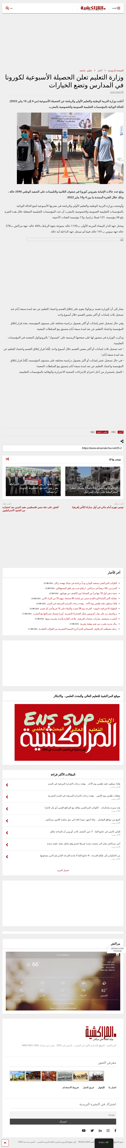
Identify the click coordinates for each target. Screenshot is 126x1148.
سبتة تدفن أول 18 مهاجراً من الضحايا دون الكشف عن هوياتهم (88, 593)
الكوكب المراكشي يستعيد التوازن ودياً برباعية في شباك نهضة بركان (85, 583)
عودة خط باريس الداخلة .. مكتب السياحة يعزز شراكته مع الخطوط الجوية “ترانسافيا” (34, 487)
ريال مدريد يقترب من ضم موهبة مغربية (98, 623)
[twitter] (92, 1130)
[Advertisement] (63, 41)
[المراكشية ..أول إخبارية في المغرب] (91, 10)
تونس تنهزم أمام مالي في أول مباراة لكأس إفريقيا (98, 507)
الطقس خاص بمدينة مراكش (63, 1003)
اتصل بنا (112, 1087)
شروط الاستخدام (71, 1087)
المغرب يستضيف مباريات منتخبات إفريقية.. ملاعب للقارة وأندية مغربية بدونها (81, 618)
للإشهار (101, 1087)
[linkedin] (100, 1130)
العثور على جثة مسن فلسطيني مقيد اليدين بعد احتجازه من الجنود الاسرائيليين (30, 509)
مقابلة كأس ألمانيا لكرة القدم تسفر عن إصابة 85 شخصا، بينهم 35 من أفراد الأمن (79, 598)
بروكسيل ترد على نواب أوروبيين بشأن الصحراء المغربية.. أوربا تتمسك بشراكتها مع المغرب (75, 613)
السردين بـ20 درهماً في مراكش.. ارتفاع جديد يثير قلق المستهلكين (86, 588)
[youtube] (84, 1130)
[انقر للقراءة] (92, 481)
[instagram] (108, 1130)
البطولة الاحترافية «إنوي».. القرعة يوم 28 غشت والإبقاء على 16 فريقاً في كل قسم (78, 608)
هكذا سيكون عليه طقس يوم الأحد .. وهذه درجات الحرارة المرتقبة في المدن (82, 603)
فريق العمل (88, 1087)
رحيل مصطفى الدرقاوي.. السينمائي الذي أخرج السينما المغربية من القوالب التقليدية (78, 629)
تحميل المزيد (63, 870)
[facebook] (115, 1130)
